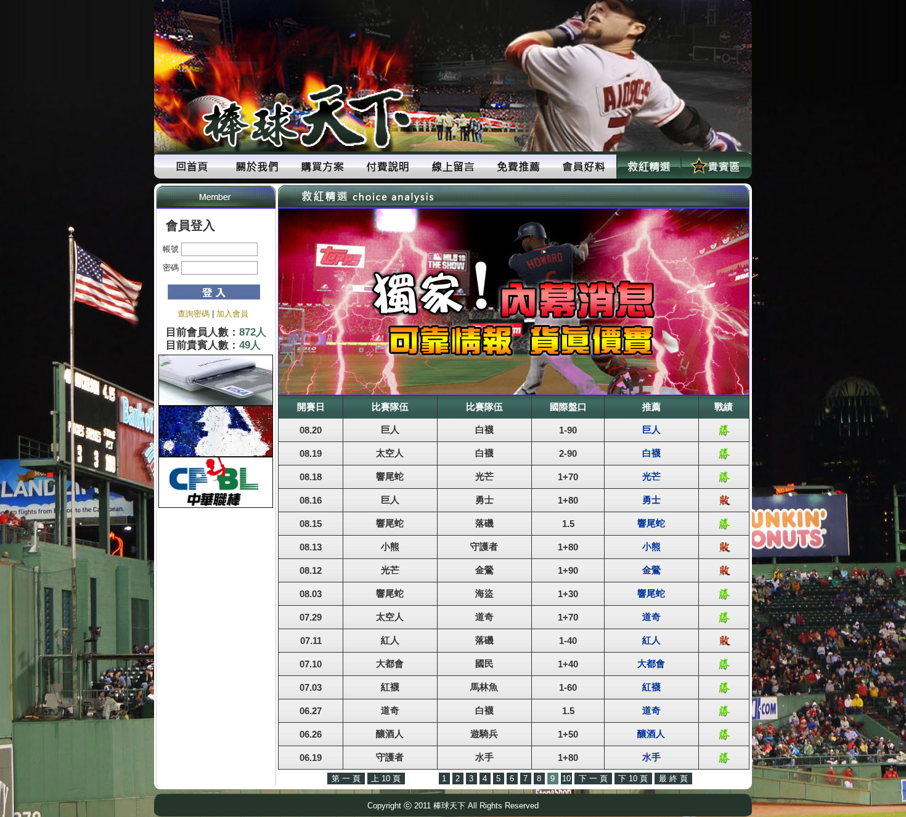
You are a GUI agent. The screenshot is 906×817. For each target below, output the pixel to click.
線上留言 (453, 167)
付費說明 (387, 167)
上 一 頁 (421, 778)
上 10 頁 (386, 778)
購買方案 (322, 167)
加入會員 (232, 313)
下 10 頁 (633, 778)
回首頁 (191, 167)
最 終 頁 (673, 778)
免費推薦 (518, 167)
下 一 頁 (593, 778)
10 (566, 778)
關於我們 (257, 167)
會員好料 (583, 167)
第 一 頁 (346, 778)
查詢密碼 (194, 313)
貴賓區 (714, 167)
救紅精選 (649, 167)
